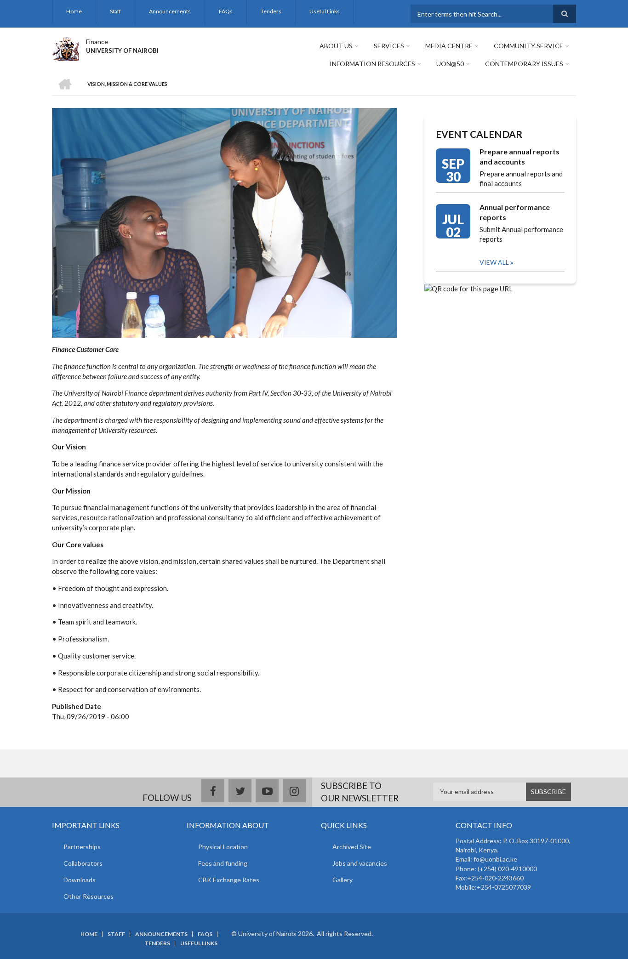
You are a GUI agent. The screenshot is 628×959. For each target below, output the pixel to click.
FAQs (226, 11)
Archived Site (351, 847)
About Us (336, 46)
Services (389, 46)
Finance (97, 41)
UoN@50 (450, 64)
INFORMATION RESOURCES (372, 64)
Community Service (528, 46)
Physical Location (223, 847)
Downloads (79, 880)
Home (74, 11)
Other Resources (88, 896)
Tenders (271, 11)
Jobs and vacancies (359, 863)
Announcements (170, 11)
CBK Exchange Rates (228, 880)
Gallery (342, 880)
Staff (115, 11)
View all (494, 262)
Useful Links (324, 11)
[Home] (65, 48)
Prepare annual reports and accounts (519, 156)
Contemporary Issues (524, 64)
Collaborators (83, 863)
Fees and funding (222, 863)
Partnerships (82, 847)
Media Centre (449, 46)
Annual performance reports (515, 212)
